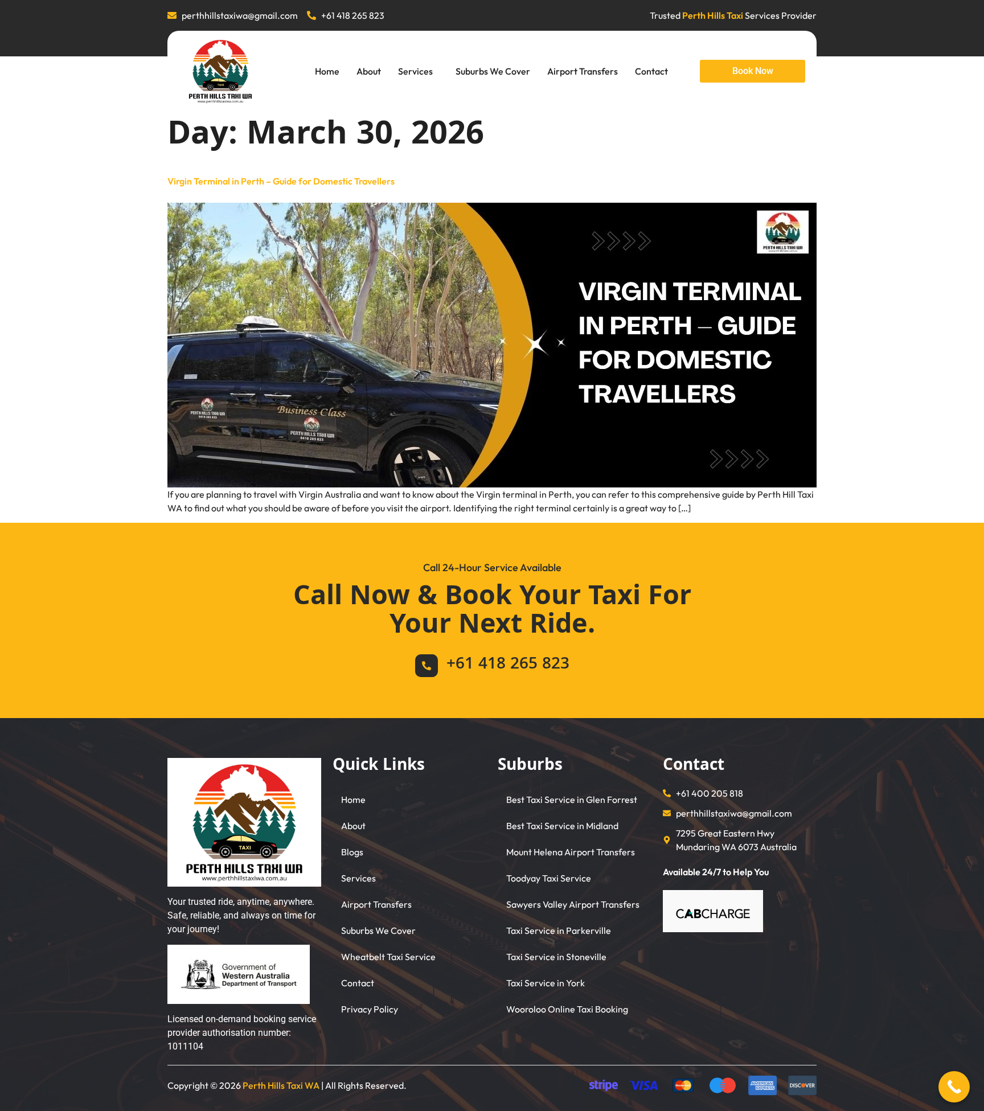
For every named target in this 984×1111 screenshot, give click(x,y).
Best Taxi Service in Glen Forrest (571, 799)
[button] (418, 71)
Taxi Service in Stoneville (556, 956)
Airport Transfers (582, 71)
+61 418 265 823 (507, 665)
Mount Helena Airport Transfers (570, 852)
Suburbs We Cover (493, 71)
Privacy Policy (369, 1009)
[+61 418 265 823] (426, 665)
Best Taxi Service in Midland (562, 825)
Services (415, 71)
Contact (651, 71)
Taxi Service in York (545, 983)
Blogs (352, 852)
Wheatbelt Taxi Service (388, 956)
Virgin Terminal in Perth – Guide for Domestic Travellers (281, 181)
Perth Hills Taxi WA (281, 1085)
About (368, 71)
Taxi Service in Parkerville (558, 930)
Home (327, 71)
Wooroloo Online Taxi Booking (567, 1009)
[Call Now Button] (954, 1086)
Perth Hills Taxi (712, 15)
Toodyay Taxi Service (548, 878)
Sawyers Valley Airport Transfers (572, 904)
